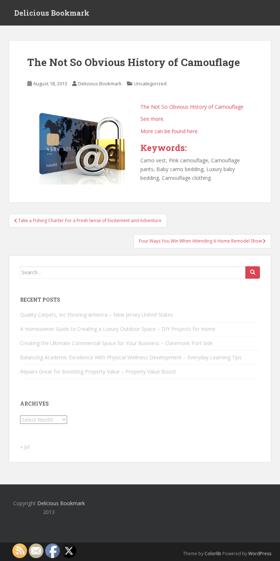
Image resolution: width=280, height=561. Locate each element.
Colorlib (213, 553)
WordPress (259, 553)
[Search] (252, 272)
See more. (152, 118)
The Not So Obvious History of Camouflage (192, 106)
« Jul (25, 446)
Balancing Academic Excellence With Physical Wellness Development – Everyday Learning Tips (131, 357)
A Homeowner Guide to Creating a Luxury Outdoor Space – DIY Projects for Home (117, 328)
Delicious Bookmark (51, 13)
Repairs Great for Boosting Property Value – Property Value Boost (98, 371)
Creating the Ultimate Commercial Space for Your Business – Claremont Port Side (116, 343)
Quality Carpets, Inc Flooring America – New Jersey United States (96, 314)
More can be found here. (169, 131)
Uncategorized (150, 83)
